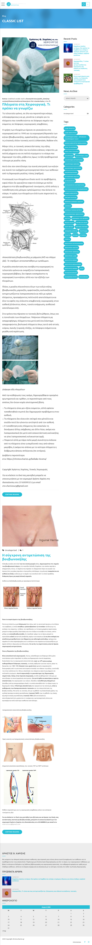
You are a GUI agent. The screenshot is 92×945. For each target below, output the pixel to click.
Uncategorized (11, 550)
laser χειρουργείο (71, 132)
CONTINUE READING (12, 494)
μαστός (67, 218)
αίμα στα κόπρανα (71, 147)
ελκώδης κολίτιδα (71, 197)
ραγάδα (75, 235)
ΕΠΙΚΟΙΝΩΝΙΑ (77, 942)
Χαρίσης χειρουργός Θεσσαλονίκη (76, 143)
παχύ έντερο (69, 226)
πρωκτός (68, 235)
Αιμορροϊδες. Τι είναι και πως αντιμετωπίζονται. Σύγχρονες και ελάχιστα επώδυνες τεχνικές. (44, 891)
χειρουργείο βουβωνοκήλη (74, 243)
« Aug (4, 931)
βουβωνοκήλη (70, 181)
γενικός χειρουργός (71, 193)
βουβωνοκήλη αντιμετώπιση (74, 185)
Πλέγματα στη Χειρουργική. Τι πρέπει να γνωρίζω (26, 106)
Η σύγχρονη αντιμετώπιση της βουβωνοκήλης (26, 557)
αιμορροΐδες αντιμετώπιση (74, 160)
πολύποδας (84, 231)
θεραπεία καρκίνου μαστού (74, 201)
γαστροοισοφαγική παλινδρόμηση (76, 189)
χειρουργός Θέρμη (71, 260)
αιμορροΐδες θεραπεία (72, 164)
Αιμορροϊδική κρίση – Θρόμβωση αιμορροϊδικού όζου (75, 138)
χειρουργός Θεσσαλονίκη (73, 264)
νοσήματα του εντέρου (80, 218)
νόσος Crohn (69, 222)
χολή (81, 268)
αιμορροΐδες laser (82, 155)
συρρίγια (67, 239)
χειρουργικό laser (71, 256)
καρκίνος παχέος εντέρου (73, 210)
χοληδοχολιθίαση (71, 272)
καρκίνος (68, 206)
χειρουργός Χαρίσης (71, 268)
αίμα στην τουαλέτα (72, 151)
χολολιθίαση (83, 277)
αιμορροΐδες (69, 155)
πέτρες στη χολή (81, 222)
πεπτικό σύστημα (82, 226)
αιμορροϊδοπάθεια (71, 172)
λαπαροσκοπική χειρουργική (74, 214)
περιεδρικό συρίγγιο (71, 231)
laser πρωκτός (70, 128)
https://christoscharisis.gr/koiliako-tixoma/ (26, 459)
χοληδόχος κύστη (71, 277)
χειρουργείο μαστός (71, 247)
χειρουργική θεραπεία (72, 252)
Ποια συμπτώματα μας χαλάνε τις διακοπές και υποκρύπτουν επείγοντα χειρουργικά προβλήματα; (82, 80)
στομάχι (83, 235)
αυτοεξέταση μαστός (72, 176)
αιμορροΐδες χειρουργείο (73, 168)
